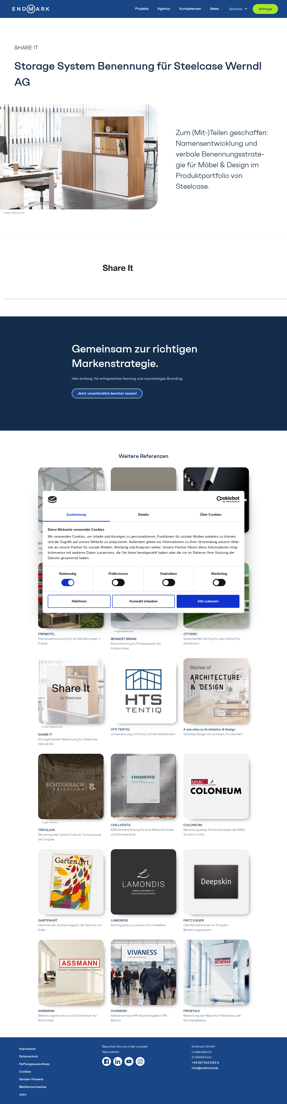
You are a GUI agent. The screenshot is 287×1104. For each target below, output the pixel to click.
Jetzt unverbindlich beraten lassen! (107, 393)
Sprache (235, 9)
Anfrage (265, 9)
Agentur (163, 9)
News (214, 9)
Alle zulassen (208, 601)
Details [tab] (143, 514)
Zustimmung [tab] (76, 514)
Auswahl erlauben (143, 601)
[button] (236, 8)
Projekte (141, 9)
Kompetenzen (190, 9)
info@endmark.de (205, 1068)
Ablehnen (79, 601)
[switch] (118, 582)
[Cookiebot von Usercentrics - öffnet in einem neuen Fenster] (219, 499)
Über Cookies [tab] (211, 514)
